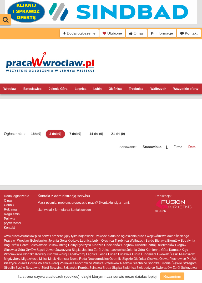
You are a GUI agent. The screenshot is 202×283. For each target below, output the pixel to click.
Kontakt (191, 33)
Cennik (9, 205)
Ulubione (114, 33)
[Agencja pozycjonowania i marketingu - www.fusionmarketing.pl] (173, 203)
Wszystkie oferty (186, 89)
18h (36, 134)
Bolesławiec (32, 89)
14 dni (96, 134)
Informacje (163, 33)
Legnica (81, 89)
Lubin (97, 89)
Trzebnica (136, 89)
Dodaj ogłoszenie (80, 33)
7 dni (75, 134)
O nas (138, 33)
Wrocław (9, 89)
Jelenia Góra (58, 89)
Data (191, 147)
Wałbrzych (158, 89)
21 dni (118, 134)
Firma (178, 147)
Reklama (10, 209)
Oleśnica (115, 89)
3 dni (55, 134)
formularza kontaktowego (73, 210)
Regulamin (12, 214)
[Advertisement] (101, 115)
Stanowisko (152, 147)
